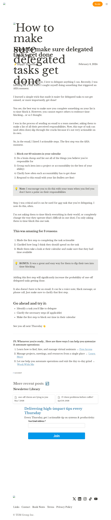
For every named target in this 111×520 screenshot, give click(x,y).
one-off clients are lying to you (30, 396)
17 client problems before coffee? (74, 396)
